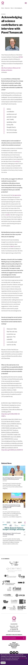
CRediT (12, 246)
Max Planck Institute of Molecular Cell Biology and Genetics (10, 69)
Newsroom (7, 8)
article (16, 161)
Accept (3, 662)
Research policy (14, 644)
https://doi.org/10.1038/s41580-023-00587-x (10, 415)
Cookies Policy (22, 658)
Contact (14, 647)
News (12, 8)
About (14, 642)
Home (2, 8)
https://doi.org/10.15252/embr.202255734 (12, 450)
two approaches (16, 195)
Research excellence (14, 645)
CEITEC (20, 57)
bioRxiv (8, 215)
